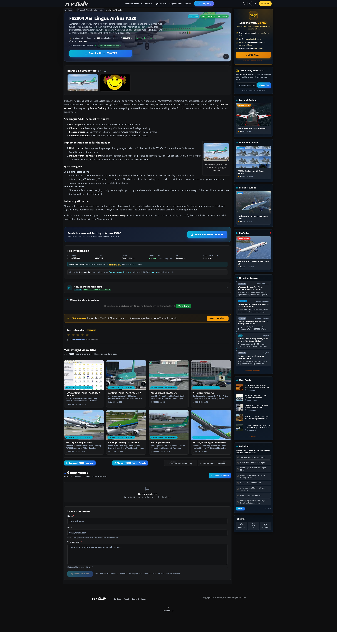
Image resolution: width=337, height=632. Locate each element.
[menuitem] (204, 3)
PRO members (115, 264)
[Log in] (255, 3)
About (126, 599)
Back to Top (168, 611)
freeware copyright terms (120, 272)
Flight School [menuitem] (175, 3)
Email (70, 528)
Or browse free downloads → (253, 61)
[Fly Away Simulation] (76, 3)
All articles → (253, 436)
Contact (117, 599)
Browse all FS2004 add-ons (81, 463)
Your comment (74, 542)
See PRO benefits (216, 318)
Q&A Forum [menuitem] (161, 3)
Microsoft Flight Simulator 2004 (90, 10)
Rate (89, 38)
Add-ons (68, 10)
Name (70, 516)
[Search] (244, 3)
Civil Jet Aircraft (115, 10)
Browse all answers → (253, 370)
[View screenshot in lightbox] (226, 56)
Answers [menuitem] (188, 3)
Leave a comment (221, 475)
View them (183, 306)
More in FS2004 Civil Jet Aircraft (131, 463)
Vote (240, 508)
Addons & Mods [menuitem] (132, 3)
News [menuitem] (147, 3)
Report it (153, 272)
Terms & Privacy (139, 599)
